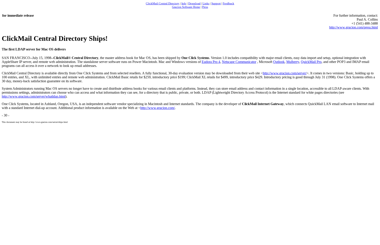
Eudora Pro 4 (211, 62)
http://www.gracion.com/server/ (285, 73)
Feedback (228, 3)
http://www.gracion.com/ (157, 108)
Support (216, 3)
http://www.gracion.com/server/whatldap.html (33, 96)
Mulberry (292, 62)
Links (206, 3)
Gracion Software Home (186, 7)
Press (205, 7)
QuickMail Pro (311, 62)
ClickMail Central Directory (162, 3)
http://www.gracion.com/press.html (353, 27)
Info (183, 3)
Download (194, 3)
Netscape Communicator (239, 62)
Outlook (279, 62)
